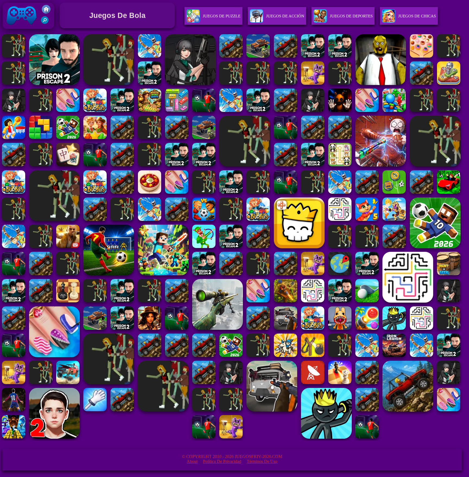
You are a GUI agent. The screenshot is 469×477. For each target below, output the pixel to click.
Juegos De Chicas (417, 16)
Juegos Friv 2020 (20, 30)
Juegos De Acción (285, 16)
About (192, 461)
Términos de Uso (262, 461)
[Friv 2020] (46, 12)
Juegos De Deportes (351, 16)
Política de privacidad (222, 461)
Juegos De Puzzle (221, 16)
